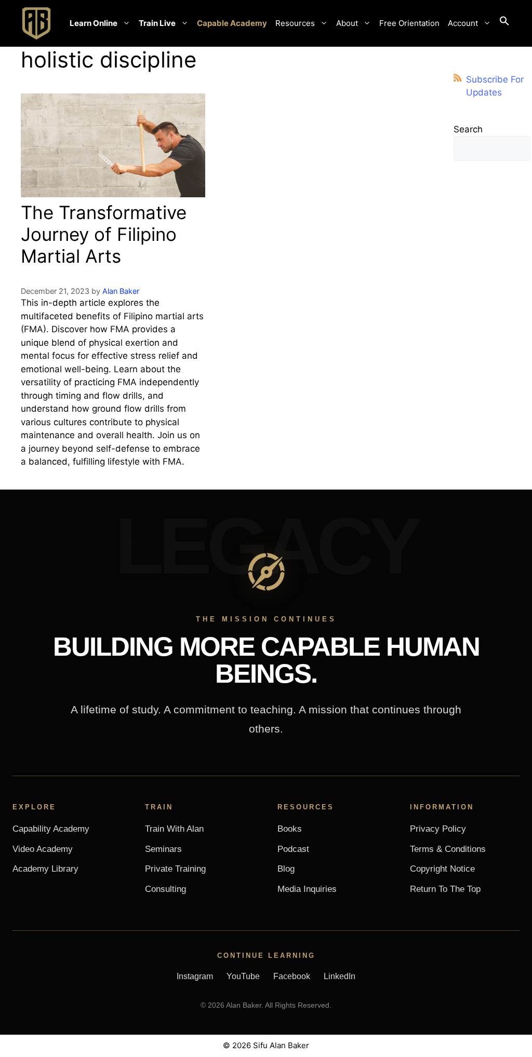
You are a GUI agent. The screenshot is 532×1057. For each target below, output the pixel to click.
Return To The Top (445, 889)
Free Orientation (409, 23)
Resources (295, 23)
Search (468, 129)
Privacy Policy (438, 829)
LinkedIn (339, 976)
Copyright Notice (442, 869)
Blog (286, 869)
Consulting (165, 889)
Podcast (293, 849)
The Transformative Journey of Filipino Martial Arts (104, 234)
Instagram (195, 976)
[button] (504, 23)
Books (289, 829)
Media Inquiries (307, 889)
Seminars (163, 849)
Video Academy (42, 849)
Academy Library (45, 869)
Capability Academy (50, 829)
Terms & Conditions (448, 849)
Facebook (291, 976)
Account (463, 23)
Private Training (175, 869)
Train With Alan (174, 829)
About (347, 23)
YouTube (243, 976)
